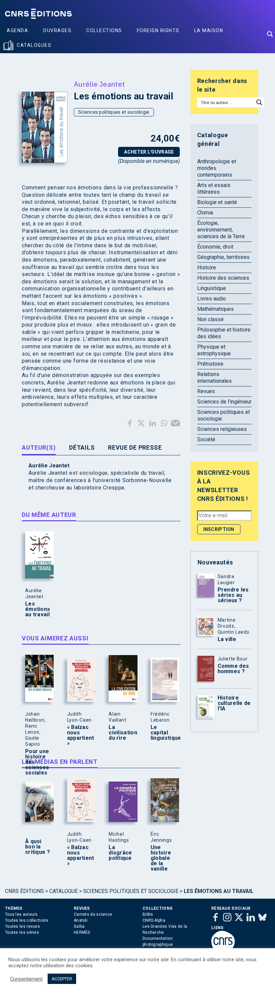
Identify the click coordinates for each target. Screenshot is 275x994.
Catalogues (34, 45)
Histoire (206, 267)
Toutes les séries (22, 932)
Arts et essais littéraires (213, 188)
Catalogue (63, 891)
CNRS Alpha (154, 920)
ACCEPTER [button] (62, 978)
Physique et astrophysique (214, 350)
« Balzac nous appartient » (80, 735)
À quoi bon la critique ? (37, 847)
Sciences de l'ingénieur (224, 401)
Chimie (205, 212)
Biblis (148, 914)
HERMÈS (82, 932)
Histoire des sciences (223, 278)
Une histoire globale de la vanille (161, 858)
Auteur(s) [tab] (39, 447)
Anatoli (81, 920)
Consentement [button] (26, 979)
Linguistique (211, 288)
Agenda (17, 30)
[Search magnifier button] (270, 34)
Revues (206, 391)
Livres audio (211, 298)
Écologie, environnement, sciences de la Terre (221, 230)
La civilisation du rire (121, 733)
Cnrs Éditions (24, 891)
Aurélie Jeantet (99, 84)
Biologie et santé (217, 202)
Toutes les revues (22, 926)
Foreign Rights (158, 30)
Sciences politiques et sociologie (114, 112)
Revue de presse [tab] (135, 447)
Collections (104, 30)
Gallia (79, 926)
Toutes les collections (27, 920)
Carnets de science (93, 914)
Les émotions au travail (37, 609)
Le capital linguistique (163, 733)
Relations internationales (214, 377)
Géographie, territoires (223, 257)
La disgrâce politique (120, 853)
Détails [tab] (82, 447)
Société (206, 439)
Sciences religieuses (222, 429)
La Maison (208, 30)
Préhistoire (210, 364)
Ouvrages (57, 30)
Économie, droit (215, 247)
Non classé (210, 319)
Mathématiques (215, 309)
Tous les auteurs (21, 914)
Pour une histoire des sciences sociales (37, 762)
